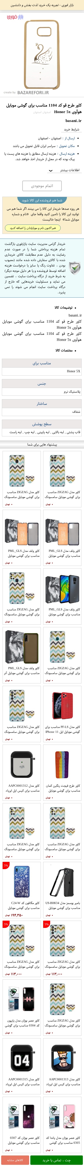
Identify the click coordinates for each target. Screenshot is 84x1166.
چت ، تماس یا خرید (56, 1160)
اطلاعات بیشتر (64, 170)
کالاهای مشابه (15, 1160)
